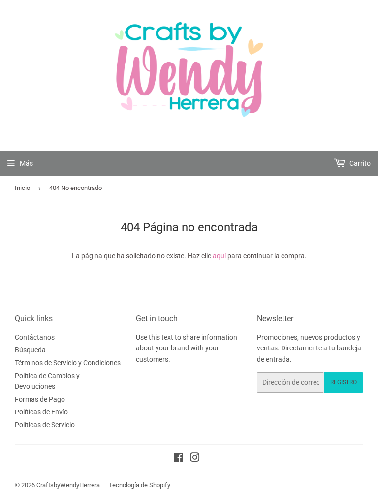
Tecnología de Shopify (139, 485)
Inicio (22, 187)
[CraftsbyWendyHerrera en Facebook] (178, 459)
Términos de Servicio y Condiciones (68, 363)
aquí (219, 256)
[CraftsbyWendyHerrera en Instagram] (195, 459)
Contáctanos (35, 337)
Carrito (359, 163)
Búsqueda (30, 350)
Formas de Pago (40, 399)
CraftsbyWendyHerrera (68, 485)
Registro (343, 382)
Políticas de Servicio (45, 425)
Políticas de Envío (41, 412)
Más (26, 163)
